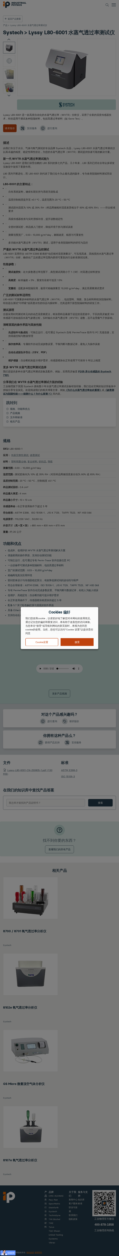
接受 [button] (77, 642)
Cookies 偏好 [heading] (59, 612)
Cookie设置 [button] (41, 642)
